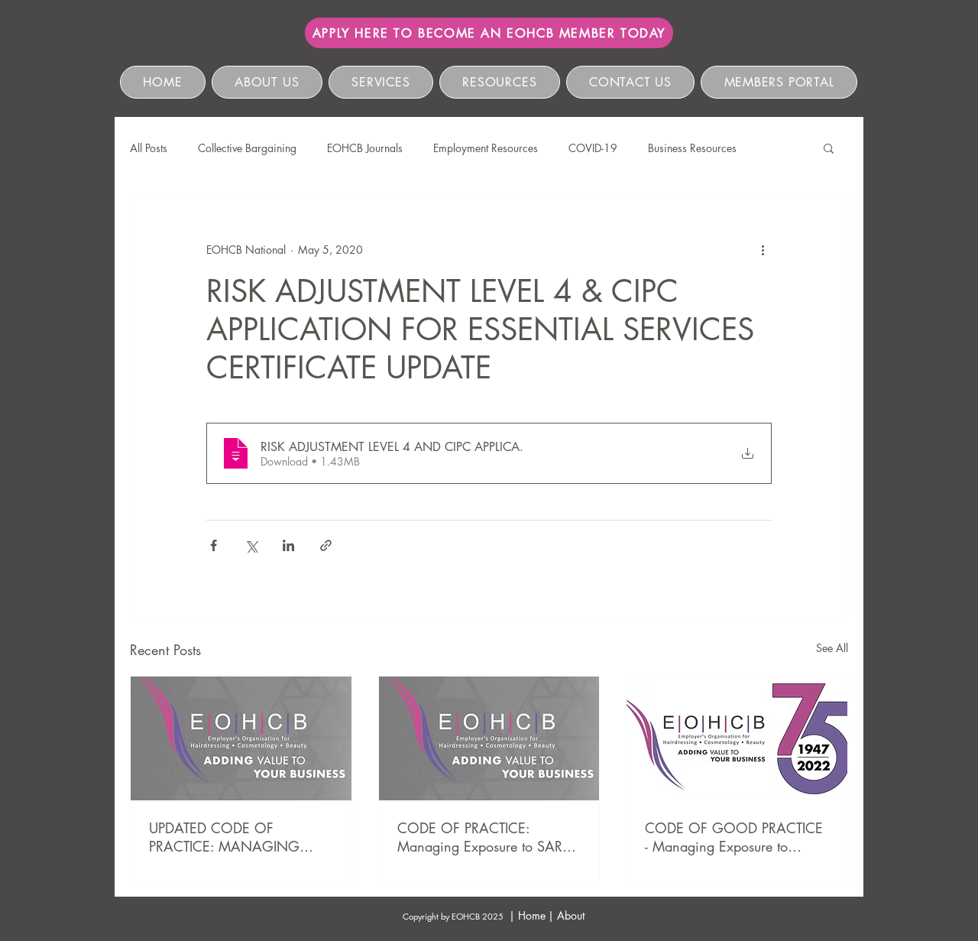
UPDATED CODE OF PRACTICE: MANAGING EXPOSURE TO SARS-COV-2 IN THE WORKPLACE (234, 837)
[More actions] (762, 249)
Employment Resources (485, 147)
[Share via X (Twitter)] (251, 545)
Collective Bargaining (247, 147)
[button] (828, 147)
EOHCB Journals (365, 147)
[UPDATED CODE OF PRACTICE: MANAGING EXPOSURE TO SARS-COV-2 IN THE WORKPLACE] (241, 738)
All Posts (148, 147)
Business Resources (692, 147)
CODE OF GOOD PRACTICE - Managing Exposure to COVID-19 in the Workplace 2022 (734, 837)
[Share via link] (326, 545)
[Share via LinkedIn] (288, 545)
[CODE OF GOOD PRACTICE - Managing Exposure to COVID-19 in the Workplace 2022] (737, 738)
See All (832, 648)
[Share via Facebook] (213, 545)
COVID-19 (592, 147)
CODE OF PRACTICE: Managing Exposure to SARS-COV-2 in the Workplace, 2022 (485, 837)
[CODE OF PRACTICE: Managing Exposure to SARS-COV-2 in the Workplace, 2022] (489, 738)
